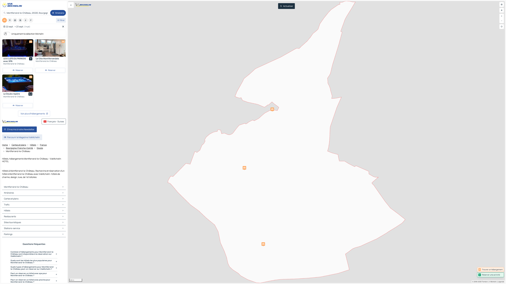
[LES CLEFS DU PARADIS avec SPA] (17, 48)
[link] (490, 269)
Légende (501, 281)
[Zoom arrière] (501, 20)
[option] (4, 20)
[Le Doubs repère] (17, 83)
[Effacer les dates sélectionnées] (64, 26)
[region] (286, 142)
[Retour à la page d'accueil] (12, 5)
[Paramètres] (501, 10)
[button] (244, 167)
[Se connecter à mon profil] (501, 4)
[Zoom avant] (501, 16)
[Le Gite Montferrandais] (50, 48)
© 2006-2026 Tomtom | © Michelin (484, 281)
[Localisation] (501, 26)
